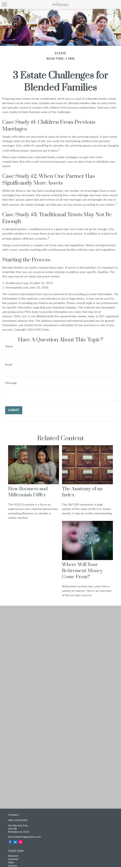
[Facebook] (10, 842)
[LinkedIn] (15, 842)
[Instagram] (20, 842)
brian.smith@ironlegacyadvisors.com (24, 837)
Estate (11, 863)
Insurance (12, 866)
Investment (13, 859)
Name (9, 346)
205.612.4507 (21, 820)
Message (11, 383)
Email (8, 364)
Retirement (13, 856)
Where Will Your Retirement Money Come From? (82, 571)
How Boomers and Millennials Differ (28, 492)
